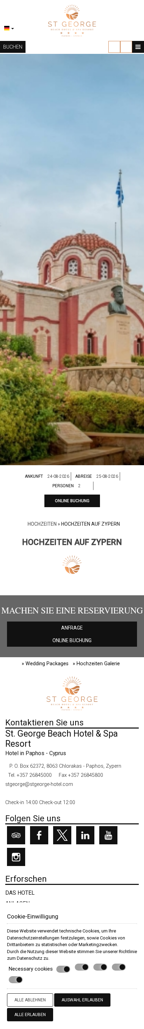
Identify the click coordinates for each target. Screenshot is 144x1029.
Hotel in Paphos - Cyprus (35, 753)
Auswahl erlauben (82, 1000)
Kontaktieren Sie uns (44, 723)
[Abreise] (108, 476)
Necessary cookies (31, 969)
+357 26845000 (34, 775)
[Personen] (85, 486)
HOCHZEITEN (42, 524)
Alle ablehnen (30, 1000)
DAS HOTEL (20, 892)
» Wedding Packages (45, 664)
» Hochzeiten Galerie (96, 664)
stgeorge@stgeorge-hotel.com (39, 784)
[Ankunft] (59, 476)
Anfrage (72, 628)
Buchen (12, 47)
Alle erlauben (30, 1014)
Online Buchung (72, 500)
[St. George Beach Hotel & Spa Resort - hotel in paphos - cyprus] (72, 20)
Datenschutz (29, 958)
